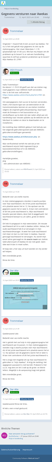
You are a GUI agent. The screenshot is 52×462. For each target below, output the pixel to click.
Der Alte (26, 414)
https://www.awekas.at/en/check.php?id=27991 (22, 95)
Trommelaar (9, 17)
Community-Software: (26, 458)
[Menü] (48, 3)
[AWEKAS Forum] (3, 3)
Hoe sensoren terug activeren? (22, 434)
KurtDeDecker (14, 436)
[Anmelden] (42, 3)
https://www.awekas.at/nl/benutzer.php (20, 137)
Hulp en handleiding (16, 438)
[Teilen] (48, 22)
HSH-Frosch (27, 169)
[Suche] (36, 3)
